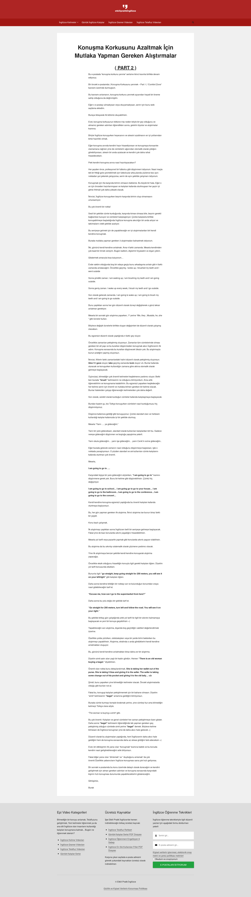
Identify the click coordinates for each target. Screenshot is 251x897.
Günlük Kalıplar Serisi (70, 853)
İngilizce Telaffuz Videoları (72, 849)
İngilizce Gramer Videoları (72, 844)
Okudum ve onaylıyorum (166, 859)
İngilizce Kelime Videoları (72, 839)
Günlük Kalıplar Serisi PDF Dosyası (125, 834)
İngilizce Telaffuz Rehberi (120, 829)
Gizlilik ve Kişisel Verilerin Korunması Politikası (125, 888)
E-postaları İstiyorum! (173, 864)
